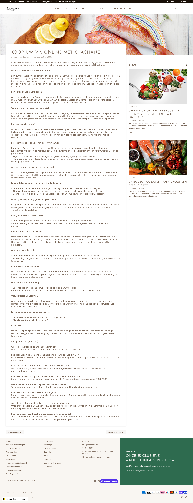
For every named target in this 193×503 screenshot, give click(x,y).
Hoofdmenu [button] (48, 441)
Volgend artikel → (115, 432)
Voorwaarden (11, 452)
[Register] (184, 471)
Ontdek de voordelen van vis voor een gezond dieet (158, 183)
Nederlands (181, 1)
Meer (130, 132)
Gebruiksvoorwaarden (15, 467)
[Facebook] (95, 481)
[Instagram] (99, 481)
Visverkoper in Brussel (14, 470)
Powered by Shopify (28, 497)
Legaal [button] (8, 441)
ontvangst (48, 445)
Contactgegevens (13, 448)
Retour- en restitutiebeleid (16, 463)
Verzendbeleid (11, 455)
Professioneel (49, 467)
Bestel (22, 1)
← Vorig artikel (14, 432)
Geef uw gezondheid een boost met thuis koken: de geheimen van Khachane (154, 114)
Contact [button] (86, 441)
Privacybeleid (11, 459)
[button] (71, 8)
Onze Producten (50, 448)
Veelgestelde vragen (52, 463)
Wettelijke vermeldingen (15, 445)
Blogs (46, 455)
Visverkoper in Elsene (14, 474)
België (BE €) (168, 1)
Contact (47, 459)
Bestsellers (48, 452)
